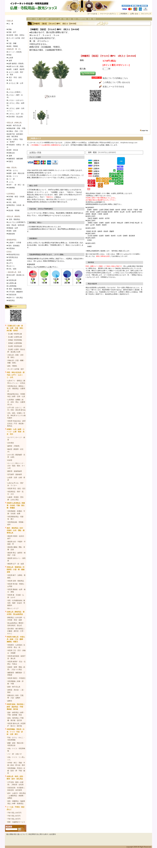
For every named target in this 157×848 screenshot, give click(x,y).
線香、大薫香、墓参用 (15, 69)
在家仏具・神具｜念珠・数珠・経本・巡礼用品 (15, 777)
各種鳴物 (11, 188)
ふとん (10, 182)
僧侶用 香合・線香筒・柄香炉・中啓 (16, 554)
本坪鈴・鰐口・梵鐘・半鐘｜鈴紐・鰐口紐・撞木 (16, 764)
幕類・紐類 (11, 231)
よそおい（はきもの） (15, 100)
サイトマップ (146, 14)
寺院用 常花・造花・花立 (16, 488)
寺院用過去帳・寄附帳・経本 (16, 523)
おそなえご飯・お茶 (15, 83)
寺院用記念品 (12, 257)
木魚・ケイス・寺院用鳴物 (16, 750)
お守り (10, 263)
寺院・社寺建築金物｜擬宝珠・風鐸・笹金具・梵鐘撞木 (16, 603)
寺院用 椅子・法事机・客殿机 (16, 576)
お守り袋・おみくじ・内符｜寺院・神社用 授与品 (16, 409)
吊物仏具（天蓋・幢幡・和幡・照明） (16, 361)
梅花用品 (11, 300)
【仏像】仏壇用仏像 (14, 337)
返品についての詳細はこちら (115, 78)
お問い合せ (134, 14)
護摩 (9, 156)
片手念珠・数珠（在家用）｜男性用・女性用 (15, 783)
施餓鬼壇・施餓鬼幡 (15, 159)
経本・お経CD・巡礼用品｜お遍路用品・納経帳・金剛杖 (16, 795)
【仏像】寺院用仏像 (14, 334)
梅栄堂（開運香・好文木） (15, 450)
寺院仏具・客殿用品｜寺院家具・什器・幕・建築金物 (15, 569)
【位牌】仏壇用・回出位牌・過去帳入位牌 (16, 350)
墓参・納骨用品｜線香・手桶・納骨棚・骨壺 (16, 714)
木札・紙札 (11, 202)
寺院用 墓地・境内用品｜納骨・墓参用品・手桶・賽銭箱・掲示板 (16, 706)
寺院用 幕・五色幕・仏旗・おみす (15, 596)
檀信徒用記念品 (13, 254)
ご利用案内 (123, 14)
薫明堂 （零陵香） (14, 446)
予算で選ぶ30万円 (13, 819)
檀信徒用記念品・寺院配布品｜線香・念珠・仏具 (16, 395)
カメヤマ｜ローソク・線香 (16, 438)
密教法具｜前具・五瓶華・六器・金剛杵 (15, 696)
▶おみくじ (11, 266)
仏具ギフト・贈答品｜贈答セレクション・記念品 (16, 382)
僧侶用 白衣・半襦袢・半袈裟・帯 (16, 543)
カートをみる (92, 14)
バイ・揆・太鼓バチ (14, 754)
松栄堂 (9, 460)
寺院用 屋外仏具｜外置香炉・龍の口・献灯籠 (16, 725)
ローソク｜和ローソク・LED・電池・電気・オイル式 (16, 465)
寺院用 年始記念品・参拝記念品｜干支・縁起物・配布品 (16, 423)
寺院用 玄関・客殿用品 (15, 581)
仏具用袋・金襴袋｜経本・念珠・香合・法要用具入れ (16, 402)
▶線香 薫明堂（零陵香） (16, 63)
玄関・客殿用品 (13, 219)
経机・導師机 (13, 46)
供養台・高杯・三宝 (15, 131)
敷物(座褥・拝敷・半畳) (16, 128)
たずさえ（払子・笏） (15, 114)
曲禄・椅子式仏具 (13, 687)
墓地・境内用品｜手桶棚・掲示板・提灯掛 (15, 719)
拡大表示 (52, 96)
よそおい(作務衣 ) (14, 92)
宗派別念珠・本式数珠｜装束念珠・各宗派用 (16, 789)
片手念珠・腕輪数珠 (15, 292)
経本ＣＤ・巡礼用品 (15, 297)
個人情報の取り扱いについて (16, 834)
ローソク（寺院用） (15, 52)
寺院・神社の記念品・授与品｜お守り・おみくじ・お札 (15, 374)
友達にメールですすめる (113, 87)
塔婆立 (10, 161)
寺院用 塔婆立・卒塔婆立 (16, 678)
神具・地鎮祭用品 (14, 289)
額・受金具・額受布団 (15, 225)
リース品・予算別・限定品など (15, 808)
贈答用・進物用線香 (14, 471)
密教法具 (11, 153)
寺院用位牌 (11, 280)
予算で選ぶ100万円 (14, 813)
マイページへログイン (108, 14)
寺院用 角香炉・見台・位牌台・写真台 (16, 663)
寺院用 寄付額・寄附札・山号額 (16, 585)
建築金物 (11, 234)
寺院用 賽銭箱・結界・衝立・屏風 (16, 590)
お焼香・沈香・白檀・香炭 (16, 479)
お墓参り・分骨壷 (14, 242)
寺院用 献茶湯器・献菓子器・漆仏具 (16, 657)
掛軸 (9, 29)
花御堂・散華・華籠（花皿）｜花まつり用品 (16, 668)
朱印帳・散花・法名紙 (15, 196)
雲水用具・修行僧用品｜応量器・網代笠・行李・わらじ (16, 631)
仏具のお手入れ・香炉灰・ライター (15, 484)
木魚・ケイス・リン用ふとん (16, 758)
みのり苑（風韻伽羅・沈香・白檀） (16, 456)
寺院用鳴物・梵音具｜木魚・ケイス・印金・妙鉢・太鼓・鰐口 (15, 731)
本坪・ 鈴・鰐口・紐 (15, 185)
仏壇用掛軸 (11, 286)
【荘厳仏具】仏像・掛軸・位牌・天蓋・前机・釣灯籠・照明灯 (15, 328)
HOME (30, 19)
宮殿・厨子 (11, 32)
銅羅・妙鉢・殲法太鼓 (15, 173)
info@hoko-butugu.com (128, 142)
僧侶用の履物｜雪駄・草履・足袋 (16, 548)
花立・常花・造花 (14, 77)
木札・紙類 (11, 269)
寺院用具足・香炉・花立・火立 (15, 493)
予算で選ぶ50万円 (13, 816)
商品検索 (9, 827)
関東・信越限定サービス (16, 822)
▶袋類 (9, 260)
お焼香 (10, 58)
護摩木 (9, 701)
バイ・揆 (11, 179)
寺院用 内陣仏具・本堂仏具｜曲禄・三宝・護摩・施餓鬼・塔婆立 (16, 639)
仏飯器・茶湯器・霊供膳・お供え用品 (15, 498)
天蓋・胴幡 (11, 43)
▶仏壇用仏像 (11, 283)
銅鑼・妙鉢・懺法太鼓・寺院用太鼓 (16, 744)
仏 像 (10, 24)
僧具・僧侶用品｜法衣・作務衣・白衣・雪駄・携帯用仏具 (15, 530)
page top (145, 130)
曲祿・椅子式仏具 (14, 125)
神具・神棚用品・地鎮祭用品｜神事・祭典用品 (16, 802)
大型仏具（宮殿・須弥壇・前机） (15, 356)
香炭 (9, 55)
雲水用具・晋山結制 (15, 117)
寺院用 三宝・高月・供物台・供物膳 (16, 652)
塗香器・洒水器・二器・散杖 (16, 691)
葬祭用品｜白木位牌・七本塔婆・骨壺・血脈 (16, 619)
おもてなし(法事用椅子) (16, 222)
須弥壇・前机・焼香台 (15, 35)
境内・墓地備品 (13, 245)
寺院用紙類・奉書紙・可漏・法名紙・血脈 (16, 512)
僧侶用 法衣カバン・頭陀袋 (16, 559)
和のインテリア (13, 608)
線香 (9, 60)
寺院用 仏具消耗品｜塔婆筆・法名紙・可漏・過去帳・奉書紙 (16, 505)
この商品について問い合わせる (116, 82)
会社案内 (52, 834)
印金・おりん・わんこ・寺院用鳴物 (16, 739)
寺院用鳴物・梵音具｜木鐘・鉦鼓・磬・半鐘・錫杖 (16, 770)
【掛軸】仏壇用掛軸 (14, 343)
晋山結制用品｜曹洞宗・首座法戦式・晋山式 (16, 624)
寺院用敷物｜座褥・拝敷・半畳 (15, 682)
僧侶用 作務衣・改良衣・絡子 (16, 537)
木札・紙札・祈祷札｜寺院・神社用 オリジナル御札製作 (16, 415)
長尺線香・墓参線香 (14, 474)
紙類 (9, 199)
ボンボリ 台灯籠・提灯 (15, 369)
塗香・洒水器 (12, 150)
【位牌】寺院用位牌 (14, 346)
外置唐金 (11, 248)
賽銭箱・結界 (12, 228)
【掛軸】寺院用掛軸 (14, 340)
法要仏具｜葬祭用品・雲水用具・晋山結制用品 (15, 613)
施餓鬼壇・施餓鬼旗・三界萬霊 (16, 674)
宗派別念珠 (11, 295)
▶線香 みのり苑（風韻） (16, 66)
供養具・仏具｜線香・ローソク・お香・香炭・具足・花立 (15, 431)
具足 (9, 80)
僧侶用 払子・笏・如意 (15, 564)
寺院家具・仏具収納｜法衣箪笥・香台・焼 (16, 646)
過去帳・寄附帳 (13, 210)
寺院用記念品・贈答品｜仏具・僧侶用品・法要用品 (16, 388)
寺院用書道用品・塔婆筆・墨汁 (15, 518)
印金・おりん (12, 170)
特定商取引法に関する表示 (38, 834)
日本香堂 (10, 443)
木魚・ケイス (12, 176)
